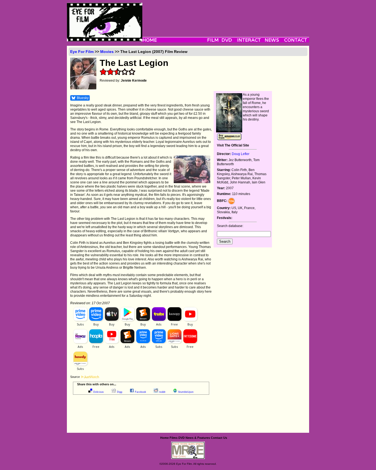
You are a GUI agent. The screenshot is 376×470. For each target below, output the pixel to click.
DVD (181, 437)
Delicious (98, 392)
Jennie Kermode (134, 80)
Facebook (140, 392)
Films (174, 437)
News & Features (198, 437)
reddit (162, 392)
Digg (119, 392)
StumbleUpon (186, 392)
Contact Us (219, 437)
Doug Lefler (240, 154)
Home (164, 437)
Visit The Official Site (233, 145)
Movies (107, 51)
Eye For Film (82, 51)
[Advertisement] (225, 15)
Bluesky (83, 98)
